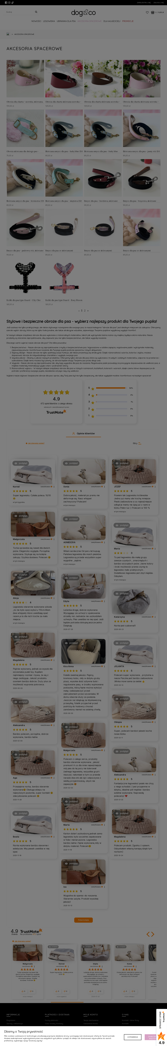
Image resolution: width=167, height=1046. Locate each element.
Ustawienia (132, 1037)
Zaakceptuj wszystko (153, 1038)
